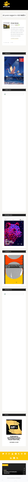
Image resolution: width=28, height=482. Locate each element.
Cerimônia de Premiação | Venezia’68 (10, 472)
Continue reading (14, 38)
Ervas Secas (15, 23)
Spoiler (16, 25)
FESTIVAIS (5, 465)
